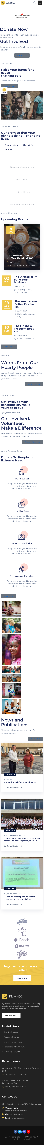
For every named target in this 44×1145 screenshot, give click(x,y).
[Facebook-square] (16, 1132)
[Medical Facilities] (20, 537)
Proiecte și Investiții (11, 1037)
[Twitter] (20, 1132)
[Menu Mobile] (40, 3)
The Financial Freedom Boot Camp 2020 (24, 328)
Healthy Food (22, 511)
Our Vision (28, 145)
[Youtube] (28, 1132)
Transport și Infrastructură (14, 1047)
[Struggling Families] (20, 570)
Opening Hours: (11, 1108)
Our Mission (11, 145)
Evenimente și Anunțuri (13, 1042)
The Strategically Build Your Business (25, 279)
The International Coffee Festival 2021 (21, 257)
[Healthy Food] (20, 505)
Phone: (14, 1114)
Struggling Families (22, 576)
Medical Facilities (22, 543)
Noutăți (9, 779)
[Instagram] (24, 1132)
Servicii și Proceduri (11, 1032)
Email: (16, 1118)
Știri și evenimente (13, 835)
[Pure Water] (20, 472)
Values (8, 149)
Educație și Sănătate (12, 1052)
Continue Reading (12, 787)
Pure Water (22, 478)
